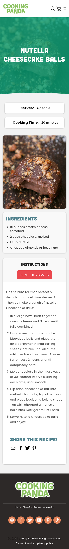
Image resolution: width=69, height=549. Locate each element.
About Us (27, 507)
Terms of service (25, 543)
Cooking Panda (26, 538)
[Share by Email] (13, 448)
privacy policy (45, 543)
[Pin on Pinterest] (34, 448)
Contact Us (48, 507)
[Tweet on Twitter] (27, 448)
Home (18, 507)
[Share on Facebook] (20, 448)
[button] (65, 9)
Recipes (37, 507)
